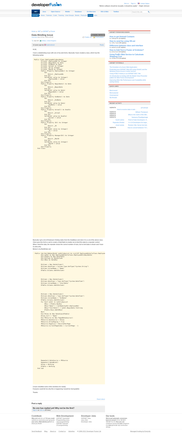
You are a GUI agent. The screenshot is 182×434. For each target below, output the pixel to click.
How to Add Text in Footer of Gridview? (127, 50)
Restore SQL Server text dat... (138, 125)
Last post (34, 37)
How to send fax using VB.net (122, 41)
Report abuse (101, 399)
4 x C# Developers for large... (138, 122)
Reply (102, 45)
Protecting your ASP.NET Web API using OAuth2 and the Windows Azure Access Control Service (128, 70)
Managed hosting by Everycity (140, 431)
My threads (113, 97)
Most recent (113, 90)
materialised (50, 45)
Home (34, 31)
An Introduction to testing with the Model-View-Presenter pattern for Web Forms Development (128, 77)
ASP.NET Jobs (86, 418)
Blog (45, 431)
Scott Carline (120, 120)
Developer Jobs (86, 422)
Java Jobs (84, 420)
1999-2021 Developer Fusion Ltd (90, 431)
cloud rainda (120, 125)
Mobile (67, 12)
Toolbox (116, 12)
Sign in (35, 410)
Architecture (91, 12)
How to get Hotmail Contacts (122, 37)
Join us (42, 410)
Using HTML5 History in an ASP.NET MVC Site (125, 73)
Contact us (62, 431)
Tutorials (49, 15)
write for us (41, 418)
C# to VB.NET (121, 420)
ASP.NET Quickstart (62, 418)
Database (78, 12)
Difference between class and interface (126, 46)
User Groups (69, 15)
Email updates (99, 37)
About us (53, 431)
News (43, 15)
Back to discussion (98, 35)
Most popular (114, 93)
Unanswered (114, 95)
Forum (90, 15)
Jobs (95, 15)
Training (61, 15)
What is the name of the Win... (138, 115)
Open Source (55, 12)
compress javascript (112, 423)
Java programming (62, 422)
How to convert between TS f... (138, 128)
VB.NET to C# (110, 422)
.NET (35, 12)
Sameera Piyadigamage (140, 117)
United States (144, 3)
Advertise (71, 431)
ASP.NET (35, 15)
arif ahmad (144, 108)
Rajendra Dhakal (118, 122)
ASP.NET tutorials (117, 63)
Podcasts (84, 15)
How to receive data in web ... (127, 109)
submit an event (37, 420)
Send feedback (37, 431)
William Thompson (141, 112)
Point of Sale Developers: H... (138, 120)
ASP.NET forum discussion (120, 32)
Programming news (62, 420)
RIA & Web (104, 12)
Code (55, 15)
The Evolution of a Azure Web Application (123, 67)
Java (44, 12)
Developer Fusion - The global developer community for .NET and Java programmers (53, 4)
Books (77, 15)
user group (49, 420)
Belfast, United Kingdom (49, 40)
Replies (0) (88, 37)
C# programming (62, 425)
